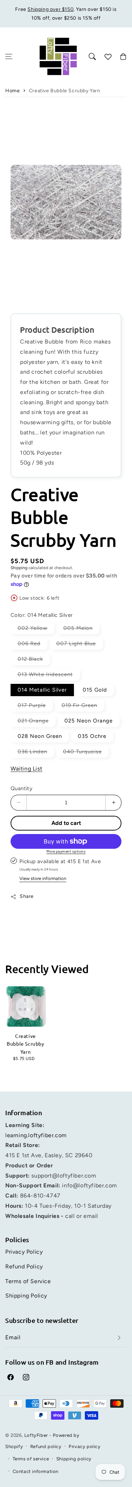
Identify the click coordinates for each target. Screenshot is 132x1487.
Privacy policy (84, 1446)
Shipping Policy (26, 1295)
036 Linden (36, 753)
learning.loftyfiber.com (36, 1135)
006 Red (33, 645)
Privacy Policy (24, 1251)
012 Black (34, 660)
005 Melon (81, 629)
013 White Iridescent (49, 676)
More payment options (66, 851)
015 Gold (95, 690)
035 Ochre (92, 736)
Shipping (19, 567)
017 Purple (35, 707)
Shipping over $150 (50, 9)
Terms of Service (28, 1281)
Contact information (35, 1471)
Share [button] (27, 896)
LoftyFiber (36, 1435)
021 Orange (37, 722)
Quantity (21, 788)
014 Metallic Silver (42, 690)
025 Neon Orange (88, 721)
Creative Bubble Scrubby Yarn (64, 91)
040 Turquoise (86, 753)
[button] (9, 56)
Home (12, 91)
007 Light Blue (79, 645)
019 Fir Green (83, 707)
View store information (42, 878)
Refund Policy (24, 1266)
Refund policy (46, 1446)
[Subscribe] (119, 1337)
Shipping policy (74, 1458)
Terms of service (31, 1458)
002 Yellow (36, 629)
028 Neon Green (40, 736)
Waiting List (26, 768)
